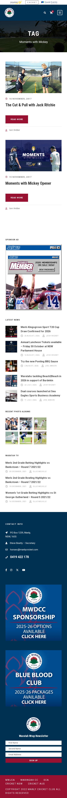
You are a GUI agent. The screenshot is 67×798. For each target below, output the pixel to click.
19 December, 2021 (17, 487)
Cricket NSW (14, 783)
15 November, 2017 (20, 177)
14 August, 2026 (32, 355)
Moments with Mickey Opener (28, 183)
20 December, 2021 (17, 471)
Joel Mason (51, 366)
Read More (17, 119)
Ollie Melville (40, 471)
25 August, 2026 (32, 336)
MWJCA (10, 780)
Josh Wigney (52, 336)
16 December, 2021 (17, 502)
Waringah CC (29, 780)
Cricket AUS (36, 783)
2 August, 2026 (31, 366)
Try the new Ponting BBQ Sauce (39, 361)
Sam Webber (14, 130)
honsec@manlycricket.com (24, 549)
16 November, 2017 (20, 99)
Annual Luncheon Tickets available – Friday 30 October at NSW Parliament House (41, 346)
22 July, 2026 (30, 385)
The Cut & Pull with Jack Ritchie (30, 105)
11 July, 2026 (30, 400)
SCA (46, 780)
